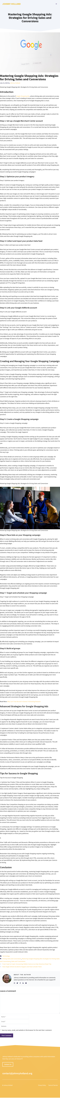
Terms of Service (53, 1085)
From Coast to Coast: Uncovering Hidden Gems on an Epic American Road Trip (26, 964)
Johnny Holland (11, 3)
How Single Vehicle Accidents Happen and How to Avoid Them (22, 967)
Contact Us (7, 1064)
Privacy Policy (42, 1085)
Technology (6, 956)
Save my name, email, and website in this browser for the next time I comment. (27, 1030)
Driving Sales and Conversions (11, 959)
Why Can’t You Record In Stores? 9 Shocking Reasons (24, 701)
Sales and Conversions (18, 961)
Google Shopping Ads (22, 96)
